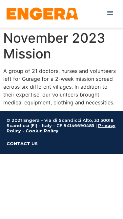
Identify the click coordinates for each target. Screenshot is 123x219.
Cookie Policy (42, 130)
